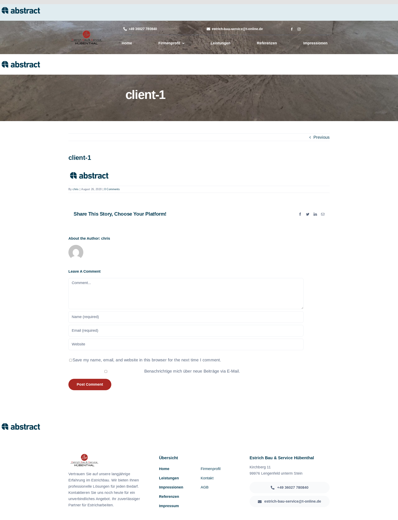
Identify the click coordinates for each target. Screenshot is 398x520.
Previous (321, 137)
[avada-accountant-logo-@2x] (86, 32)
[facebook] (291, 29)
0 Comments (112, 189)
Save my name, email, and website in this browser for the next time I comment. (147, 360)
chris (76, 189)
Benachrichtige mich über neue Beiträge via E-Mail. (192, 371)
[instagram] (299, 29)
